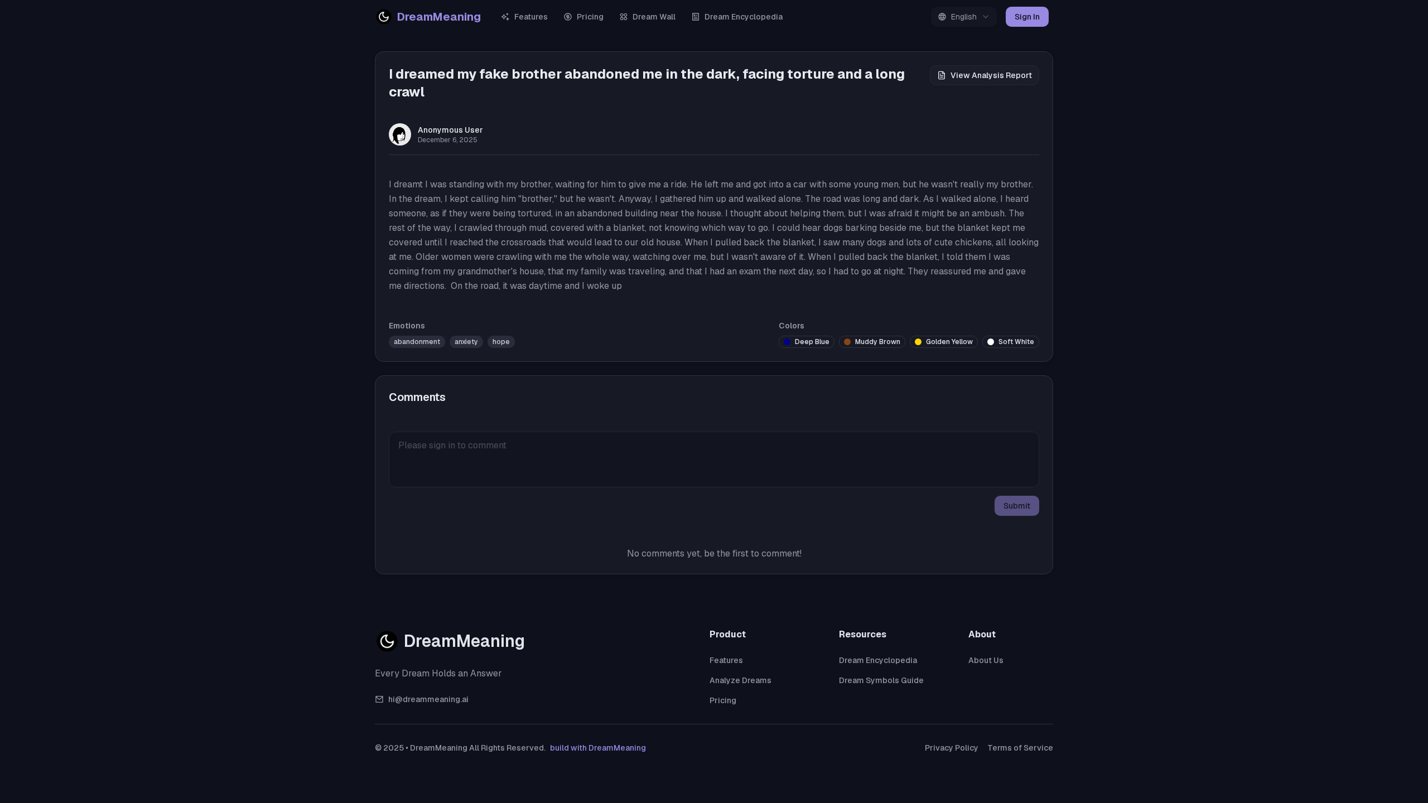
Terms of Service (1020, 748)
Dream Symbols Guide (881, 680)
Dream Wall (654, 17)
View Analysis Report (991, 75)
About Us (986, 660)
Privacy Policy (951, 748)
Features (531, 17)
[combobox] (964, 17)
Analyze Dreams (740, 680)
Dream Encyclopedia (744, 17)
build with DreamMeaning (598, 748)
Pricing (590, 17)
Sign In (1027, 17)
